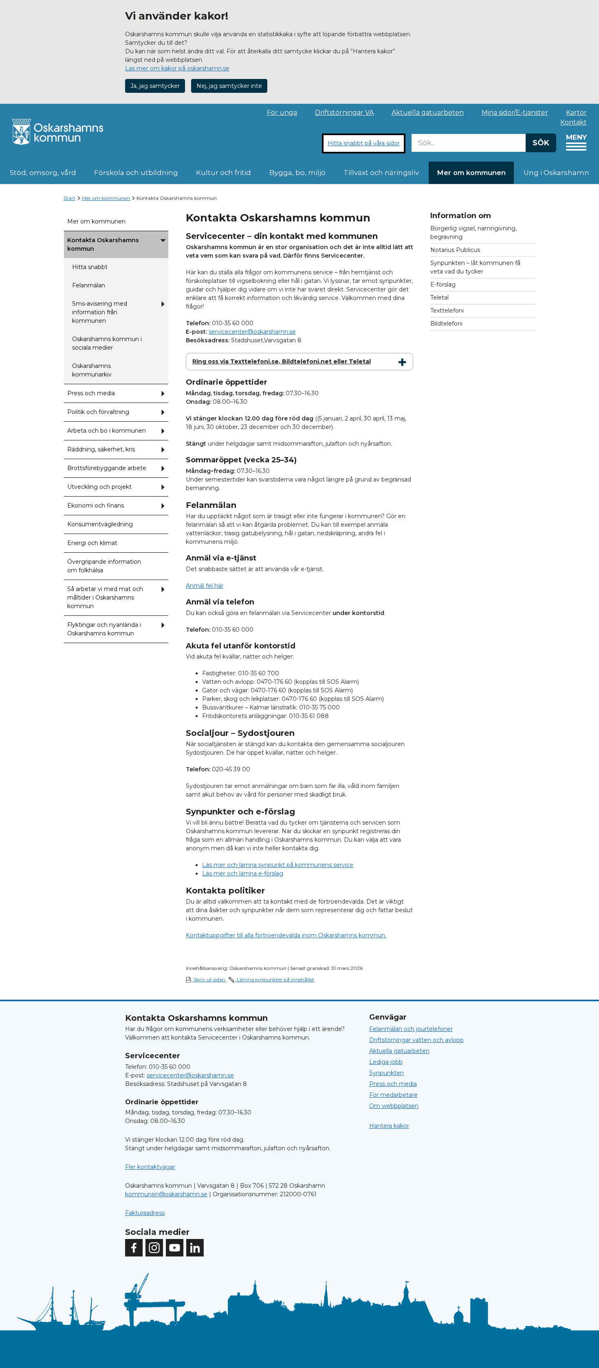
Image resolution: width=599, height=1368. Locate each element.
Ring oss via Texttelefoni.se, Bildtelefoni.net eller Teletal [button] (281, 361)
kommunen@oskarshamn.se (166, 1194)
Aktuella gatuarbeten (428, 112)
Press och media (393, 1084)
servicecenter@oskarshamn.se (252, 331)
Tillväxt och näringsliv (381, 173)
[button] (163, 244)
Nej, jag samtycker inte (229, 86)
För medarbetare (393, 1095)
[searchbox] (468, 143)
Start (69, 198)
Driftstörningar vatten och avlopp (416, 1040)
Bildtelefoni (446, 323)
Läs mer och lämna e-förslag (242, 873)
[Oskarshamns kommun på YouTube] (174, 1247)
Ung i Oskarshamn (556, 173)
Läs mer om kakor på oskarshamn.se (177, 68)
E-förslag (443, 284)
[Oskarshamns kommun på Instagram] (154, 1247)
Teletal (439, 297)
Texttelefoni (447, 310)
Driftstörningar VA (344, 112)
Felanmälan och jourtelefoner (411, 1029)
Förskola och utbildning (136, 173)
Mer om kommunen (471, 173)
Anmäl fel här (204, 585)
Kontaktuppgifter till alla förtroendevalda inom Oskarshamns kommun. (286, 935)
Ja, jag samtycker (155, 86)
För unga (282, 112)
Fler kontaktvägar (150, 1167)
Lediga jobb (386, 1062)
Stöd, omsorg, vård (43, 173)
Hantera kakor (389, 1125)
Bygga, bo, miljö (297, 173)
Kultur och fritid (223, 173)
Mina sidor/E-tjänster (515, 112)
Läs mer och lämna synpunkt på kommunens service (277, 865)
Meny (576, 137)
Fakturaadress (145, 1213)
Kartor (576, 112)
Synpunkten (386, 1073)
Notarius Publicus (455, 250)
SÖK (541, 142)
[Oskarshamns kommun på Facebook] (134, 1247)
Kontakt (573, 122)
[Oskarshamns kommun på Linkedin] (195, 1247)
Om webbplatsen (393, 1106)
